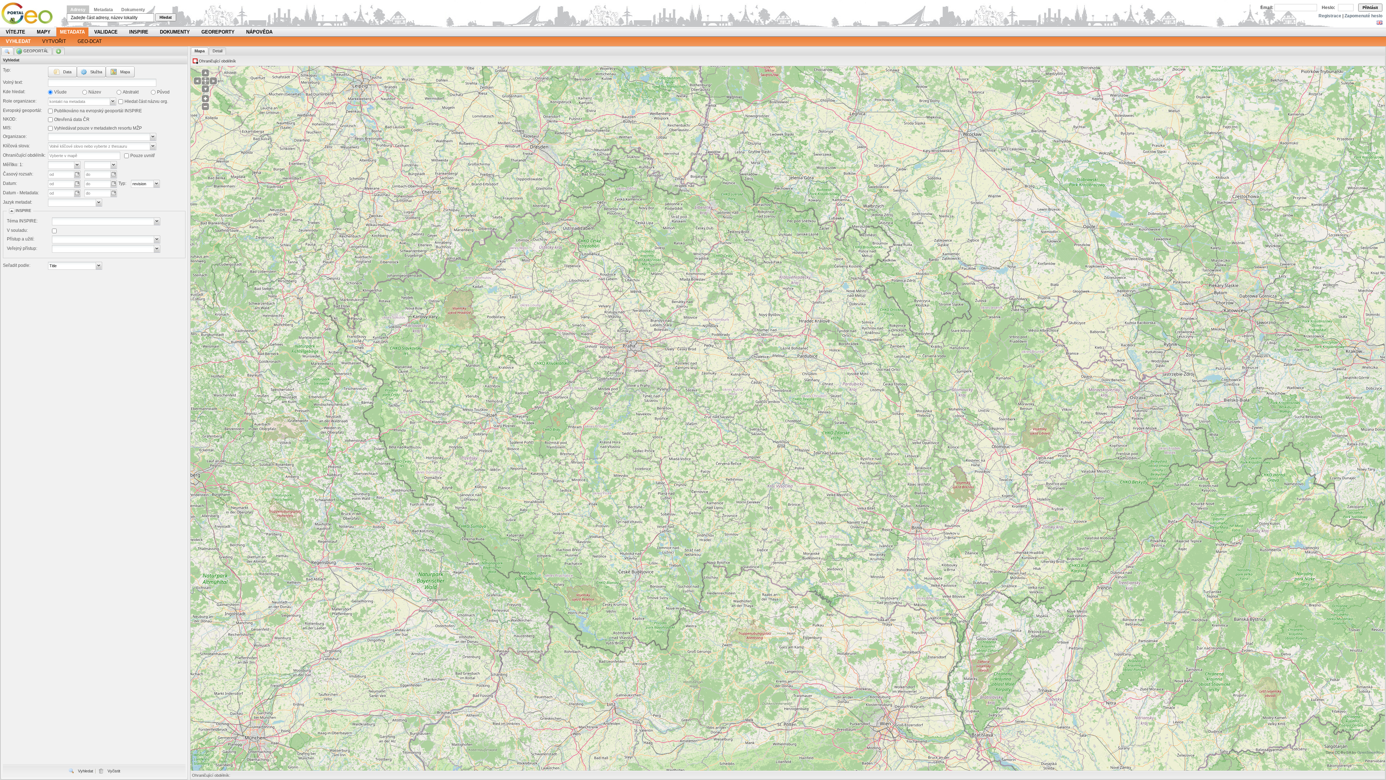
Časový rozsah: (18, 174)
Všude (60, 92)
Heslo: (1328, 7)
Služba (96, 72)
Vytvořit (54, 41)
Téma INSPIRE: (22, 221)
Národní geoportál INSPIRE (30, 13)
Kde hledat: (14, 91)
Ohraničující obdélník (217, 61)
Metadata (103, 9)
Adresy (78, 9)
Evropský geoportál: (22, 110)
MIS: (7, 127)
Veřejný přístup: (22, 248)
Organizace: (15, 136)
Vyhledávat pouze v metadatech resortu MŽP (98, 128)
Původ (163, 92)
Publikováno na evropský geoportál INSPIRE (98, 110)
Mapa (125, 72)
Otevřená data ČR (72, 119)
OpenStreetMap (1370, 752)
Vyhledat (18, 41)
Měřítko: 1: (13, 164)
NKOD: (10, 119)
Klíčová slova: (16, 145)
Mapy (44, 32)
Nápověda (259, 32)
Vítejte (15, 32)
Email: (1266, 7)
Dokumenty (133, 9)
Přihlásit (1370, 7)
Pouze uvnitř (142, 155)
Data (67, 72)
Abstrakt (131, 92)
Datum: (10, 183)
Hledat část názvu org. (146, 101)
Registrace (1330, 15)
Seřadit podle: (16, 265)
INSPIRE (138, 32)
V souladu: (17, 230)
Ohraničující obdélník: (24, 155)
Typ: (7, 70)
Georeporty (218, 32)
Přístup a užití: (20, 239)
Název (94, 92)
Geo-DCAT (90, 41)
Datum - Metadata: (21, 192)
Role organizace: (19, 101)
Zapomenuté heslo (1363, 15)
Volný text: (13, 82)
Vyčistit (114, 771)
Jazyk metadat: (17, 202)
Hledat (166, 17)
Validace (106, 32)
